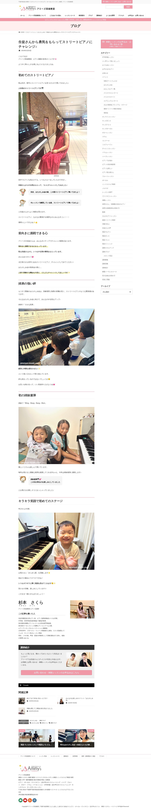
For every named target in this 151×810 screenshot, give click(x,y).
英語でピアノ (106, 232)
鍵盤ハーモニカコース (109, 271)
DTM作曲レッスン (108, 57)
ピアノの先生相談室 (108, 164)
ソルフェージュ (107, 144)
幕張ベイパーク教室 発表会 (112, 109)
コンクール (106, 140)
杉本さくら (45, 723)
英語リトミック (107, 244)
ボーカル (105, 180)
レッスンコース (55, 756)
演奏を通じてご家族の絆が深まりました (40, 708)
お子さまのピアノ (108, 69)
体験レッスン (106, 200)
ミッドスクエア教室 (108, 184)
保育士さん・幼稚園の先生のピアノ (113, 204)
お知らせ (105, 73)
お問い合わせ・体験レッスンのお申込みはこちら (56, 672)
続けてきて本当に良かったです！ (37, 698)
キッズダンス (106, 121)
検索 (128, 7)
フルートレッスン (108, 176)
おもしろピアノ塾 (109, 89)
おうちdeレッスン (108, 65)
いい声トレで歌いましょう (111, 61)
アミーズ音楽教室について (27, 756)
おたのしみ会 (33, 720)
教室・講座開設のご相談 (88, 756)
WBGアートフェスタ (110, 81)
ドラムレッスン (107, 152)
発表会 (106, 113)
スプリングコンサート (111, 101)
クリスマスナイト (109, 97)
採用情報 (75, 756)
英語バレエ (106, 240)
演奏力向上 (106, 224)
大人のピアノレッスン (109, 216)
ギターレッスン (107, 132)
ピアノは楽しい (107, 168)
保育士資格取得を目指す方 (111, 208)
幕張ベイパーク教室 (108, 220)
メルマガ (105, 188)
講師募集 (105, 260)
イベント (105, 77)
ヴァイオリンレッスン (109, 196)
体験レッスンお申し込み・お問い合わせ (118, 1)
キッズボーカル (107, 128)
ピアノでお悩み (107, 160)
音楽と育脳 (106, 279)
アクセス (101, 756)
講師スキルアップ (108, 248)
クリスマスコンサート (111, 93)
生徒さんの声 (106, 228)
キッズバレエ (106, 124)
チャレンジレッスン (108, 148)
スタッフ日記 (108, 256)
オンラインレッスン (108, 117)
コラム (104, 136)
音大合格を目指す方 (108, 275)
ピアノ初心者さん (108, 172)
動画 (103, 212)
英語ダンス (106, 236)
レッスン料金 (43, 756)
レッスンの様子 (107, 192)
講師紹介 (105, 268)
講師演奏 (105, 264)
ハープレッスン (107, 156)
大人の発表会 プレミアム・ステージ (115, 105)
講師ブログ (42, 720)
